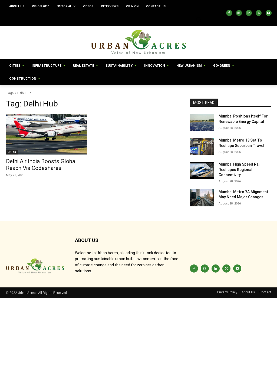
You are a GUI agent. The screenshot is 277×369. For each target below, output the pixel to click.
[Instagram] (239, 13)
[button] (198, 19)
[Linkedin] (249, 13)
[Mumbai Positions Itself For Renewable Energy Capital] (202, 122)
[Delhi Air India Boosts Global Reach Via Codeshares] (46, 134)
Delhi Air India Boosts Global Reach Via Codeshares (41, 164)
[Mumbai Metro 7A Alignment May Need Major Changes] (202, 197)
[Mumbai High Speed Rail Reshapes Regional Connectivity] (202, 170)
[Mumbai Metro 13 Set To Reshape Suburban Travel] (202, 146)
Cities (12, 151)
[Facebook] (229, 13)
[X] (259, 13)
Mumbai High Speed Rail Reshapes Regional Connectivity (239, 169)
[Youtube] (269, 13)
